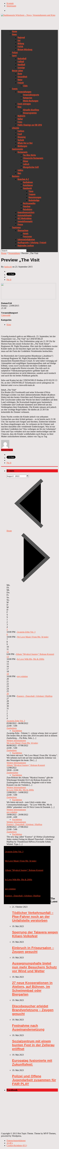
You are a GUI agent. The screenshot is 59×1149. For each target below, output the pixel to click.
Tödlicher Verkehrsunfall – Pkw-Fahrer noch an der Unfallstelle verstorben (32, 916)
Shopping (22, 136)
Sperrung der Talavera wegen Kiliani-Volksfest (35, 934)
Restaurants (22, 152)
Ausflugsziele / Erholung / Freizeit (32, 242)
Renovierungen (35, 197)
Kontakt (10, 3)
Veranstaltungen (24, 91)
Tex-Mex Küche (29, 155)
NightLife (21, 115)
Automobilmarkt (25, 215)
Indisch (26, 164)
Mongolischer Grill (31, 167)
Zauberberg (12, 728)
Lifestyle (15, 127)
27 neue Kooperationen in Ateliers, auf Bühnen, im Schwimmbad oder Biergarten (32, 988)
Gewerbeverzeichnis (26, 212)
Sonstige (21, 67)
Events (15, 88)
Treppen (32, 194)
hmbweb (8, 267)
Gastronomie (17, 149)
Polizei (15, 52)
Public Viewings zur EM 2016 (30, 124)
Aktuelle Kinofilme (31, 109)
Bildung (21, 43)
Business (15, 176)
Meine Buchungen (30, 100)
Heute (9, 531)
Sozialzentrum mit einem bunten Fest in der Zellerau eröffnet (33, 1045)
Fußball (21, 61)
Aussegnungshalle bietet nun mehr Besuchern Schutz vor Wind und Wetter (34, 967)
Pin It (9, 279)
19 (8, 674)
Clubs (25, 85)
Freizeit (21, 82)
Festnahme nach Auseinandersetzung (28, 1027)
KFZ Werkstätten (25, 218)
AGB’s (10, 1143)
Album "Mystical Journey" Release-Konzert (35, 654)
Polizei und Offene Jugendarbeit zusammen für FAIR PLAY (34, 1080)
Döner (25, 161)
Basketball (22, 58)
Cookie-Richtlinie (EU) (17, 1145)
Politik (20, 46)
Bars (19, 173)
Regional (21, 37)
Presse (20, 224)
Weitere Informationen (16, 740)
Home (14, 31)
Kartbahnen (28, 182)
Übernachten (23, 230)
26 (8, 693)
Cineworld (5, 315)
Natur (20, 79)
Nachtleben (17, 730)
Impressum (11, 6)
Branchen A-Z (23, 179)
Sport (14, 55)
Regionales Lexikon (26, 245)
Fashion (21, 130)
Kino (19, 106)
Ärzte (20, 73)
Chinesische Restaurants (33, 158)
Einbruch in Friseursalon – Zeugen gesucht (33, 950)
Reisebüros (27, 209)
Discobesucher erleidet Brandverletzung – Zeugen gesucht (33, 1010)
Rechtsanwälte (29, 203)
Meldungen (22, 146)
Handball (21, 64)
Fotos (20, 121)
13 (8, 656)
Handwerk (27, 188)
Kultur (20, 118)
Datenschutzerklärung (16, 1140)
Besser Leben (17, 70)
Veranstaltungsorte (31, 94)
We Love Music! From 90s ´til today (33, 637)
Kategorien (27, 97)
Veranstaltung (14, 253)
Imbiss (20, 170)
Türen (31, 191)
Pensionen (27, 236)
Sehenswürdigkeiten (26, 239)
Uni (19, 40)
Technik (21, 139)
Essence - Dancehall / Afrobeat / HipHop (34, 696)
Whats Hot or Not (25, 142)
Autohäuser (28, 185)
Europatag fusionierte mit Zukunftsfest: (32, 1062)
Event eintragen (24, 103)
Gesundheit (22, 76)
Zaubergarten (12, 772)
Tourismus (16, 227)
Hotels (25, 233)
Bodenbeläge (34, 200)
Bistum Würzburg (25, 49)
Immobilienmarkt (25, 221)
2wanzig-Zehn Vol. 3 (26, 632)
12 (8, 652)
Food (20, 133)
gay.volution (22, 676)
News (14, 34)
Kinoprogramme (30, 112)
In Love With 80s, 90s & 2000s (30, 659)
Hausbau (26, 206)
